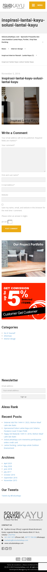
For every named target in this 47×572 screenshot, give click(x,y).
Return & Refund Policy (31, 565)
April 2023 (8, 463)
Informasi (8, 336)
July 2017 (7, 472)
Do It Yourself (9, 333)
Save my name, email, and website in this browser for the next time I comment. (23, 209)
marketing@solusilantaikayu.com (16, 540)
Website (5, 195)
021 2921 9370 (10, 537)
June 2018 (8, 469)
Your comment (8, 145)
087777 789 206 (30, 537)
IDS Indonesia (32, 569)
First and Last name (10, 175)
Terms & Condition (14, 565)
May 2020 (8, 466)
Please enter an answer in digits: (15, 216)
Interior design (10, 339)
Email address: (7, 386)
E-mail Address (8, 185)
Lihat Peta (11, 535)
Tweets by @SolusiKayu (11, 495)
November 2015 (10, 480)
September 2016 (10, 477)
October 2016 (9, 475)
